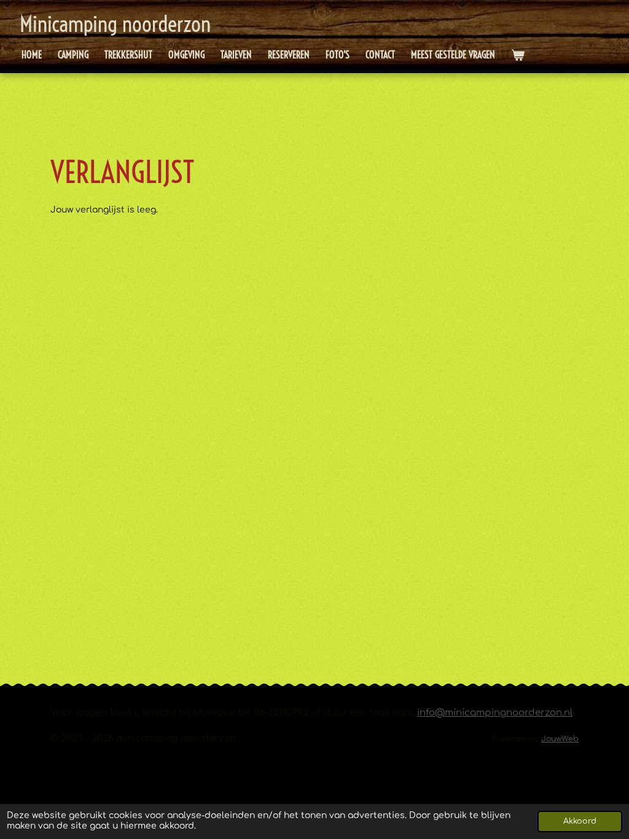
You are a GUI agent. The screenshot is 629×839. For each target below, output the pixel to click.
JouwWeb (560, 739)
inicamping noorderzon (115, 23)
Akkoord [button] (579, 821)
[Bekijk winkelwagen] (518, 55)
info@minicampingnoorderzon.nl (494, 713)
